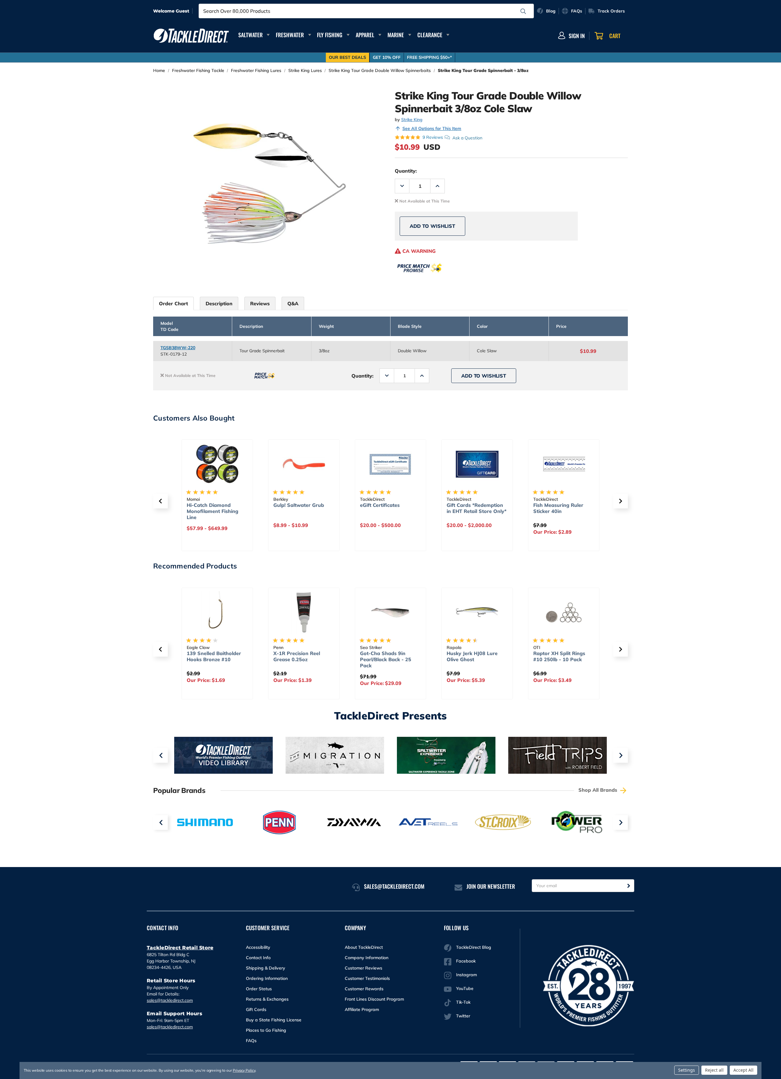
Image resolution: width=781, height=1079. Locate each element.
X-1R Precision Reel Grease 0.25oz (296, 656)
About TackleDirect (364, 947)
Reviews (260, 303)
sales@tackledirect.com (170, 1000)
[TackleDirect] (191, 35)
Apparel (365, 35)
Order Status (259, 988)
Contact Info (258, 957)
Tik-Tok (463, 1002)
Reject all (714, 1070)
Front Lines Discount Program (374, 999)
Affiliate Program (362, 1009)
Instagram (466, 974)
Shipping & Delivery (265, 968)
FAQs (251, 1040)
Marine (395, 35)
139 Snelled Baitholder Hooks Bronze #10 (214, 656)
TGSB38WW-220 (177, 347)
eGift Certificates (380, 505)
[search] (523, 11)
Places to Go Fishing (266, 1030)
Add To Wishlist (432, 226)
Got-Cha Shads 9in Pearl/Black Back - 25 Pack (385, 659)
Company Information (366, 957)
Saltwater (250, 35)
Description (219, 303)
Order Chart (173, 303)
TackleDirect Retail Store (180, 948)
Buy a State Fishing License (273, 1020)
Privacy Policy (244, 1070)
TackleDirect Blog (473, 947)
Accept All (743, 1070)
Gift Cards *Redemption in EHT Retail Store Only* (476, 508)
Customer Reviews (363, 968)
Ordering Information (267, 978)
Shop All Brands (598, 790)
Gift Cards (256, 1009)
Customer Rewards (364, 988)
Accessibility (258, 947)
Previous (160, 755)
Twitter (463, 1016)
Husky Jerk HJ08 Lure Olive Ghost (472, 656)
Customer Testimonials (367, 978)
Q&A (292, 303)
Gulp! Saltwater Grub (298, 505)
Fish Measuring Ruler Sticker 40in (558, 508)
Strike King (412, 119)
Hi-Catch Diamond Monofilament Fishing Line (212, 511)
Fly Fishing (329, 35)
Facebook (466, 961)
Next (620, 755)
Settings (686, 1070)
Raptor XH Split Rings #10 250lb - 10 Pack (559, 656)
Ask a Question (467, 137)
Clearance (429, 35)
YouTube (464, 988)
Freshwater (290, 35)
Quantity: (406, 171)
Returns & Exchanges (267, 999)
